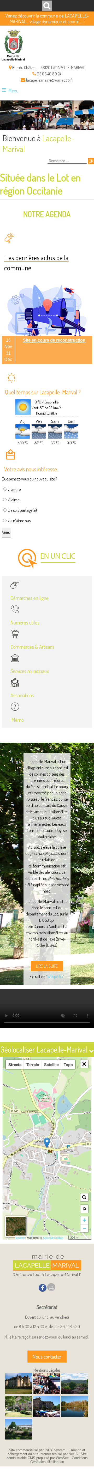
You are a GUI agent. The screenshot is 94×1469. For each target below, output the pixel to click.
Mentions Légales (46, 1370)
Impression (51, 1287)
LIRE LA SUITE (47, 966)
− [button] (84, 1228)
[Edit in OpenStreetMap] (66, 1237)
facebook (42, 1288)
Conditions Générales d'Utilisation (59, 1460)
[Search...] (84, 1197)
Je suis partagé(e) (22, 510)
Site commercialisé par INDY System (37, 1450)
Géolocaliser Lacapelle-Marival (44, 1049)
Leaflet (20, 1237)
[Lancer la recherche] (91, 161)
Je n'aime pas (19, 520)
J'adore (14, 489)
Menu (13, 90)
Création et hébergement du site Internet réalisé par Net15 (46, 1452)
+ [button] (84, 1220)
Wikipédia (55, 976)
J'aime (13, 499)
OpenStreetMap (53, 1237)
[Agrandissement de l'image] (18, 1392)
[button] (84, 1064)
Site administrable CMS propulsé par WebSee (47, 1456)
